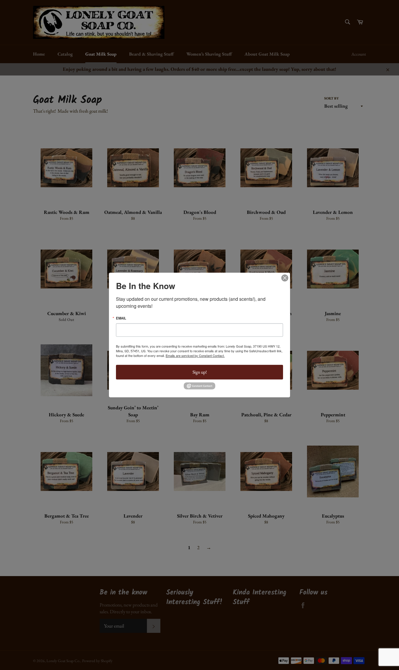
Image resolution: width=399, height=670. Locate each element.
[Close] (284, 277)
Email (121, 318)
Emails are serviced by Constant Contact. (195, 355)
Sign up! (199, 372)
